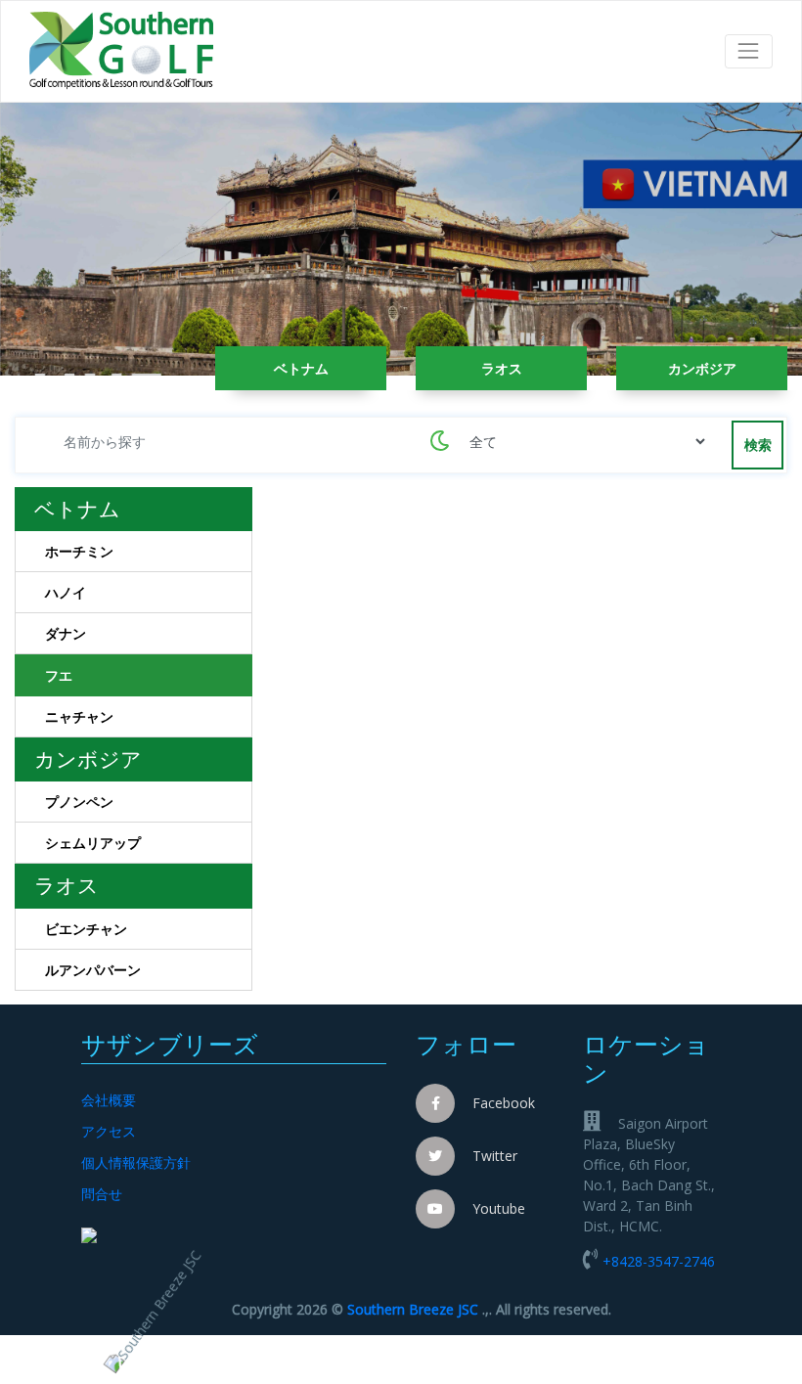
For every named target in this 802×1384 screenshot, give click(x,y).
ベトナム (301, 368)
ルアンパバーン (93, 969)
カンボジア (702, 368)
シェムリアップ (93, 842)
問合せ (101, 1193)
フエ (58, 675)
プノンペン (79, 801)
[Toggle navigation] (749, 51)
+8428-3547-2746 (658, 1261)
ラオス (501, 368)
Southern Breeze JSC (412, 1309)
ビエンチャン (86, 928)
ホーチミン (79, 551)
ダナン (65, 633)
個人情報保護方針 (136, 1162)
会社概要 (108, 1100)
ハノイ (65, 592)
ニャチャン (79, 716)
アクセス (108, 1131)
